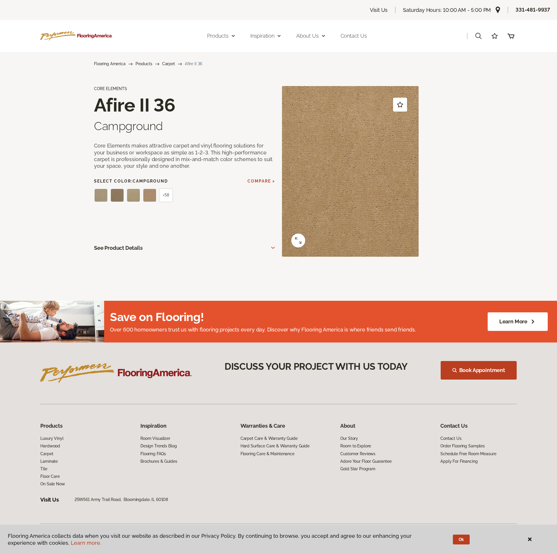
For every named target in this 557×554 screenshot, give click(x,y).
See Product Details (118, 248)
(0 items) (510, 35)
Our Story (349, 438)
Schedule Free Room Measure (468, 453)
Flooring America (110, 63)
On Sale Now (52, 484)
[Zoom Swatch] (298, 240)
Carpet (168, 63)
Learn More (513, 321)
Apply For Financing (459, 461)
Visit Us (379, 10)
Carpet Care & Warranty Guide (269, 438)
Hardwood (50, 446)
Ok (461, 539)
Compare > (261, 181)
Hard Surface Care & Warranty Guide (275, 446)
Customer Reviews (357, 453)
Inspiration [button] (262, 36)
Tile (43, 468)
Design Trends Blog (158, 446)
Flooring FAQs (153, 453)
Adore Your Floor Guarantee (365, 461)
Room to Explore (355, 446)
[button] (478, 36)
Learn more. (86, 543)
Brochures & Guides (158, 461)
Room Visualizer (155, 438)
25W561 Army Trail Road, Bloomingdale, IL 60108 (121, 499)
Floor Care (50, 476)
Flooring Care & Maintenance (267, 453)
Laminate (49, 461)
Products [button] (218, 36)
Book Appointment (482, 370)
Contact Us (354, 36)
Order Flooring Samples (462, 446)
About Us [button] (307, 36)
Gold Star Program (357, 468)
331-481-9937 (533, 10)
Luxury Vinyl (51, 438)
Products (143, 63)
